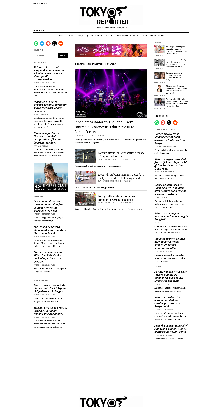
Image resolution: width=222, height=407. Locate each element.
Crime (70, 35)
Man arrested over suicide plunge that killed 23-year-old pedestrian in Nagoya (50, 288)
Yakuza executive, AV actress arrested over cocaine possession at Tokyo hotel (174, 76)
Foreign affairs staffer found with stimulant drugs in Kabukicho (117, 198)
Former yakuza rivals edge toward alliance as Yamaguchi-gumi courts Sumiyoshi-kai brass (176, 63)
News (60, 35)
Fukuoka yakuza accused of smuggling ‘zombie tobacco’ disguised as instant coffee (171, 328)
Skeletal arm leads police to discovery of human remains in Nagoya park (50, 310)
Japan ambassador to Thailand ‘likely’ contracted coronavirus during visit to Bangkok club (104, 127)
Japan (88, 35)
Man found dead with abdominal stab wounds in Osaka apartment (50, 230)
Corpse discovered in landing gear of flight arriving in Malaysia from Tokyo (170, 138)
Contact (36, 3)
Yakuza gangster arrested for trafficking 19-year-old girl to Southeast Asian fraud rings (170, 164)
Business (109, 35)
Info (160, 35)
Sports (98, 35)
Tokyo (80, 35)
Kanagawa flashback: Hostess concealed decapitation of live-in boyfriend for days (47, 138)
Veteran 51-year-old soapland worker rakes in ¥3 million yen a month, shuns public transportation (49, 73)
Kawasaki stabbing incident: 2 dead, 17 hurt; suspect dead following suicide (121, 176)
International (148, 35)
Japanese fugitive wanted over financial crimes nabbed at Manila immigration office (169, 243)
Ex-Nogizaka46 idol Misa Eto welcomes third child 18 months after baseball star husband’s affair (177, 102)
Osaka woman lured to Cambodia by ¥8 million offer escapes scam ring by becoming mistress (170, 189)
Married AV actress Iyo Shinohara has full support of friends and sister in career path (176, 89)
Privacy (44, 3)
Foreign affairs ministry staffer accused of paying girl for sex (121, 154)
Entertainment (122, 35)
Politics (136, 35)
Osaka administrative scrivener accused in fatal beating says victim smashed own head (49, 206)
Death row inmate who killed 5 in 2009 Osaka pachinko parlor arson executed (48, 257)
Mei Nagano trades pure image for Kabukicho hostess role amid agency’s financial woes (176, 50)
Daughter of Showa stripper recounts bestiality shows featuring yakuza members (50, 106)
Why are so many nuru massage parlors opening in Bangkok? (171, 216)
